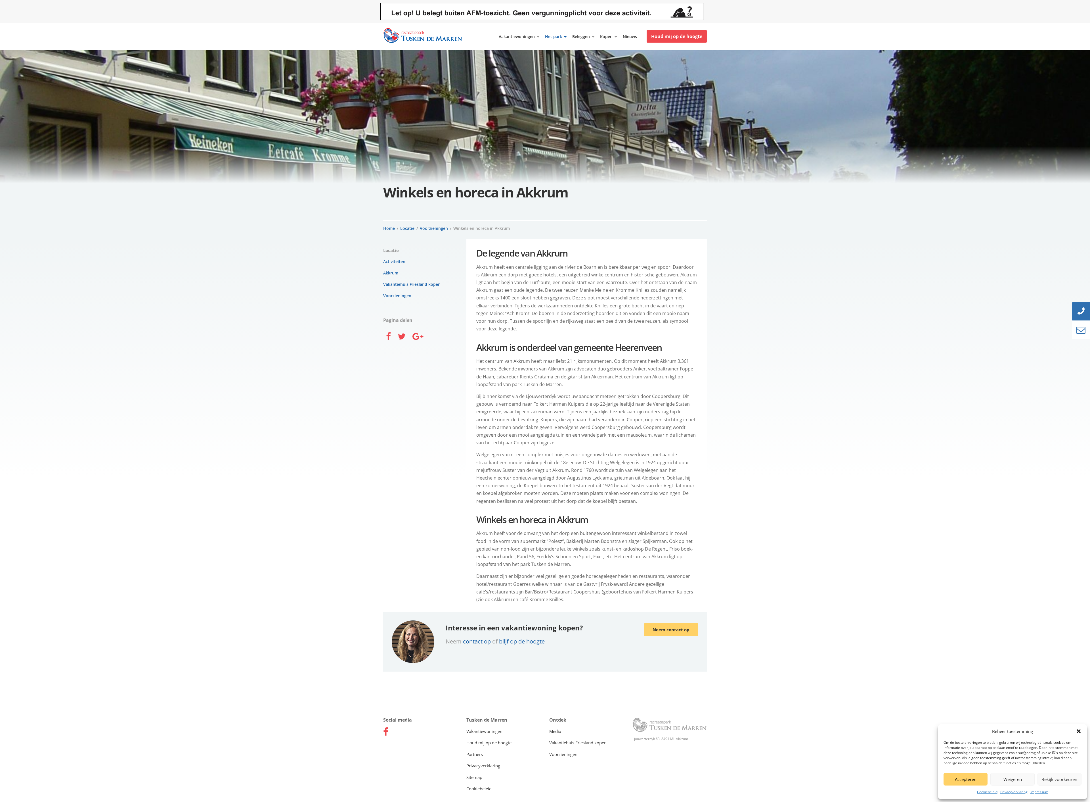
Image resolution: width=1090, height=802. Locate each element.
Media (555, 731)
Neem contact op (671, 629)
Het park (553, 36)
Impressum (1039, 791)
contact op (477, 641)
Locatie (407, 228)
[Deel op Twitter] (401, 337)
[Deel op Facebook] (388, 337)
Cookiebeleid (987, 791)
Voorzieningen (434, 228)
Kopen (606, 36)
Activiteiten (394, 261)
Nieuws (630, 36)
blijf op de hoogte (522, 641)
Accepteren (965, 779)
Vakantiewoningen (517, 36)
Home (389, 228)
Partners (474, 754)
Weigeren (1012, 779)
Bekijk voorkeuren (1059, 779)
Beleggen (581, 36)
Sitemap (474, 777)
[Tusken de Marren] (669, 725)
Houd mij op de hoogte (676, 36)
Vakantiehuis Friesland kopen (412, 284)
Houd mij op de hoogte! (489, 742)
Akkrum (390, 273)
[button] (1078, 731)
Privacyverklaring (1014, 791)
